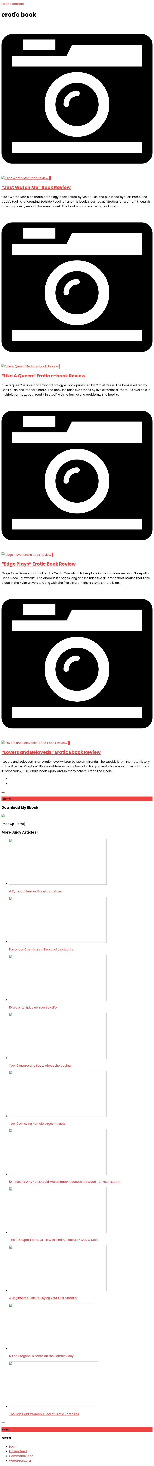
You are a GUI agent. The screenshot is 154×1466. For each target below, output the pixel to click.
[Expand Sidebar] (3, 792)
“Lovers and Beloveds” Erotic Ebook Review (51, 752)
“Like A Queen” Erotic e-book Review (43, 376)
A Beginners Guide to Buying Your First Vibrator (43, 1298)
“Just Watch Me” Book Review (36, 187)
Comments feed (21, 1456)
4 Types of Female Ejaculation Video (35, 891)
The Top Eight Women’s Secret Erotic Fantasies (44, 1414)
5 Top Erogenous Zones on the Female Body (41, 1356)
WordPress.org (20, 1460)
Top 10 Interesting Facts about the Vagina (40, 1065)
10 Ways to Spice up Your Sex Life (33, 1007)
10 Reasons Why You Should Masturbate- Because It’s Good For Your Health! (64, 1182)
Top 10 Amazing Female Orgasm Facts (37, 1123)
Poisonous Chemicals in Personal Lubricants (41, 949)
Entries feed (18, 1451)
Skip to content (13, 4)
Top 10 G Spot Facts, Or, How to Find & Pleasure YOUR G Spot (53, 1240)
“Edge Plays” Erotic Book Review (39, 564)
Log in (13, 1446)
